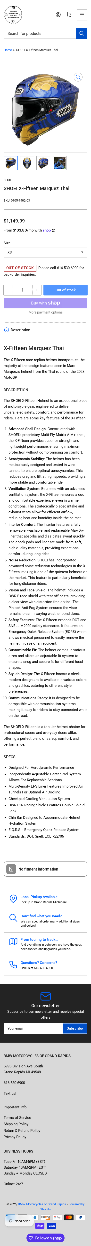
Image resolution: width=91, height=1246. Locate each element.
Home (8, 50)
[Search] (81, 33)
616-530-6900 (67, 268)
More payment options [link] (46, 312)
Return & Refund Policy (22, 1130)
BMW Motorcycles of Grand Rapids (42, 1204)
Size (7, 243)
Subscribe (75, 1028)
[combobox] (45, 33)
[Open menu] (82, 14)
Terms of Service (17, 1117)
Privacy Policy (15, 1137)
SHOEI (8, 180)
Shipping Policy (16, 1124)
